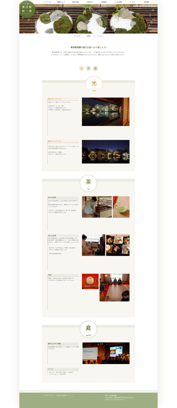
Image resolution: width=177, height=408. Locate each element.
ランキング (77, 36)
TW (140, 6)
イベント (100, 36)
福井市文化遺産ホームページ (65, 395)
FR (146, 6)
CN (137, 6)
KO (143, 6)
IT (151, 6)
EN (134, 6)
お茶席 (88, 36)
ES (149, 6)
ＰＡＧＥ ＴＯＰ (48, 395)
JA (131, 6)
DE (154, 6)
